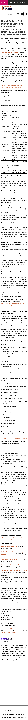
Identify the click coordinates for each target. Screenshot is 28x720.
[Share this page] (26, 13)
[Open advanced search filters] (21, 14)
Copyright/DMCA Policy (9, 717)
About (7, 711)
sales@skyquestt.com (11, 628)
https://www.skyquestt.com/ (9, 632)
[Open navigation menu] (2, 13)
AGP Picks (4, 2)
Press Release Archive (16, 711)
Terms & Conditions (20, 714)
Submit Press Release (8, 714)
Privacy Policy (22, 717)
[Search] (18, 14)
